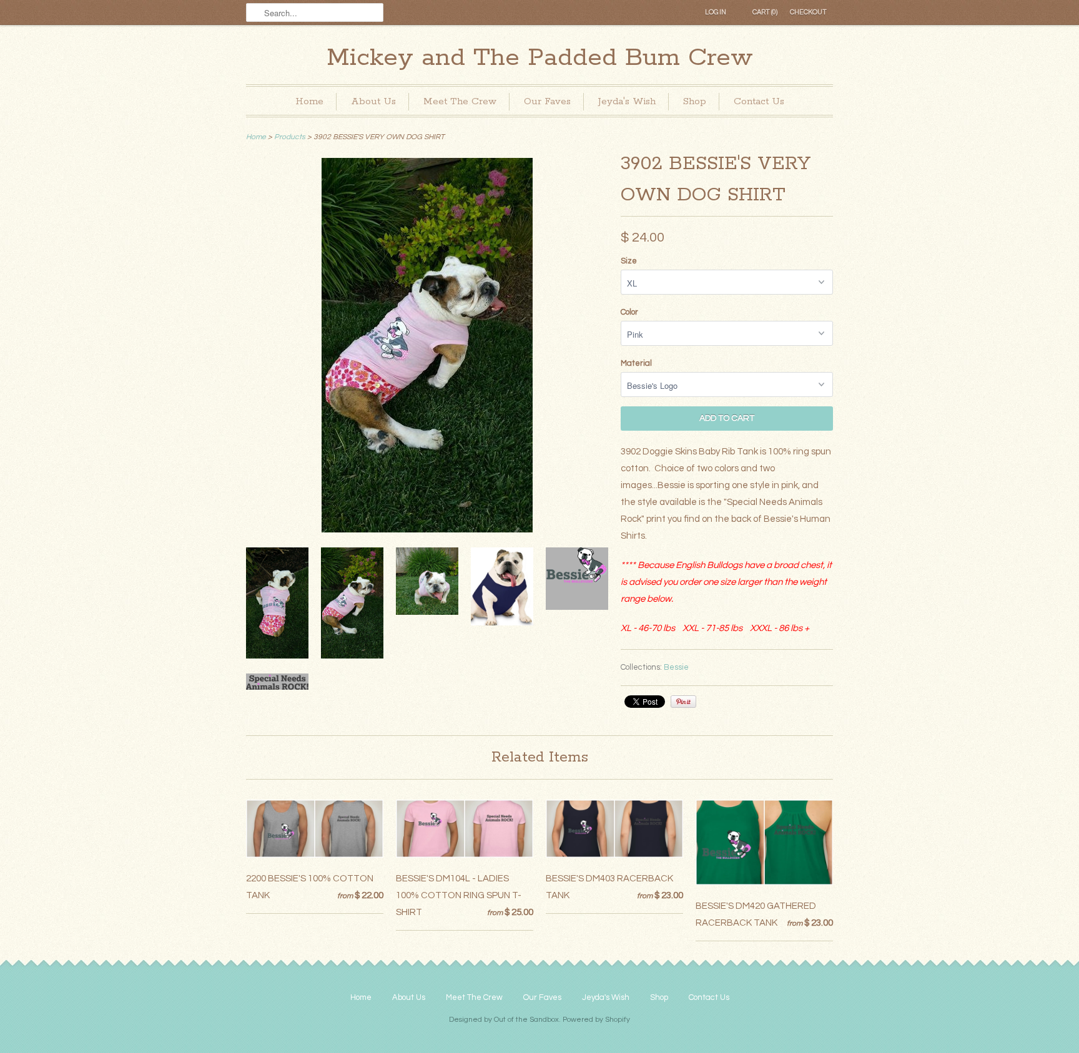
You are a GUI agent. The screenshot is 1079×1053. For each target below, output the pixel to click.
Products (289, 137)
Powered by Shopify (596, 1020)
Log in (715, 12)
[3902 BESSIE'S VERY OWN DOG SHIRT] (427, 529)
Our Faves (547, 101)
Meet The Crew (459, 101)
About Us (373, 101)
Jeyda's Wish (627, 101)
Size (629, 261)
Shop (694, 101)
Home (309, 101)
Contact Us (759, 101)
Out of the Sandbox (526, 1020)
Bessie (676, 667)
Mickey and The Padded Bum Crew (540, 58)
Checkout (808, 12)
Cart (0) (764, 12)
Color (629, 312)
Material (636, 363)
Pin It (683, 701)
